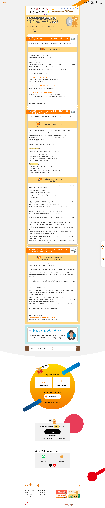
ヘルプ (101, 3)
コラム (103, 259)
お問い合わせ (27, 492)
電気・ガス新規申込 (85, 2)
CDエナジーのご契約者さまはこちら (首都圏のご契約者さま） (52, 438)
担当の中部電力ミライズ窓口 (29, 490)
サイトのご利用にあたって (42, 490)
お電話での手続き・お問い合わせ (52, 402)
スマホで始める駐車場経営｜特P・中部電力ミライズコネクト (43, 317)
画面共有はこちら (41, 494)
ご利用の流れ (52, 435)
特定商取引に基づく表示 (42, 492)
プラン (103, 250)
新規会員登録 (92, 3)
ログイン (97, 3)
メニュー (103, 263)
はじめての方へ (103, 246)
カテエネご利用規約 (28, 496)
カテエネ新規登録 (52, 431)
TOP (36, 450)
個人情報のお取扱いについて (29, 494)
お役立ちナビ (44, 450)
